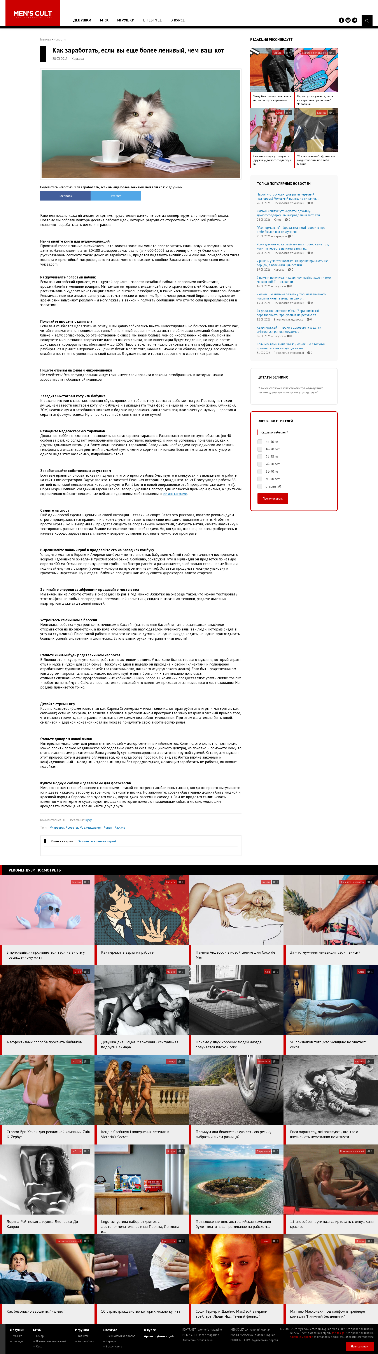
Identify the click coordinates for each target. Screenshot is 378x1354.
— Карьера (110, 1341)
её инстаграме (175, 493)
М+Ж (104, 20)
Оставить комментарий (96, 841)
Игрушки (126, 20)
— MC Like (16, 1336)
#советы (72, 827)
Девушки (82, 20)
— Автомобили (84, 1341)
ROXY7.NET (202, 1329)
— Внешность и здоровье (119, 1336)
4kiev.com (197, 1340)
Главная (45, 39)
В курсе (177, 20)
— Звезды (16, 1341)
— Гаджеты (82, 1336)
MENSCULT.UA (250, 1329)
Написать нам (359, 1346)
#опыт (108, 827)
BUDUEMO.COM (254, 1340)
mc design (338, 1333)
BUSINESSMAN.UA (253, 1335)
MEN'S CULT (200, 1335)
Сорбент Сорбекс (301, 1337)
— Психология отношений (49, 1341)
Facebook (65, 196)
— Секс (37, 1346)
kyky (89, 820)
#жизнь (120, 827)
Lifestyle (152, 20)
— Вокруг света (112, 1346)
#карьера (57, 827)
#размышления (91, 827)
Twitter (116, 196)
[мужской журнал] (33, 14)
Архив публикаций (159, 1336)
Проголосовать (273, 498)
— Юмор (38, 1336)
